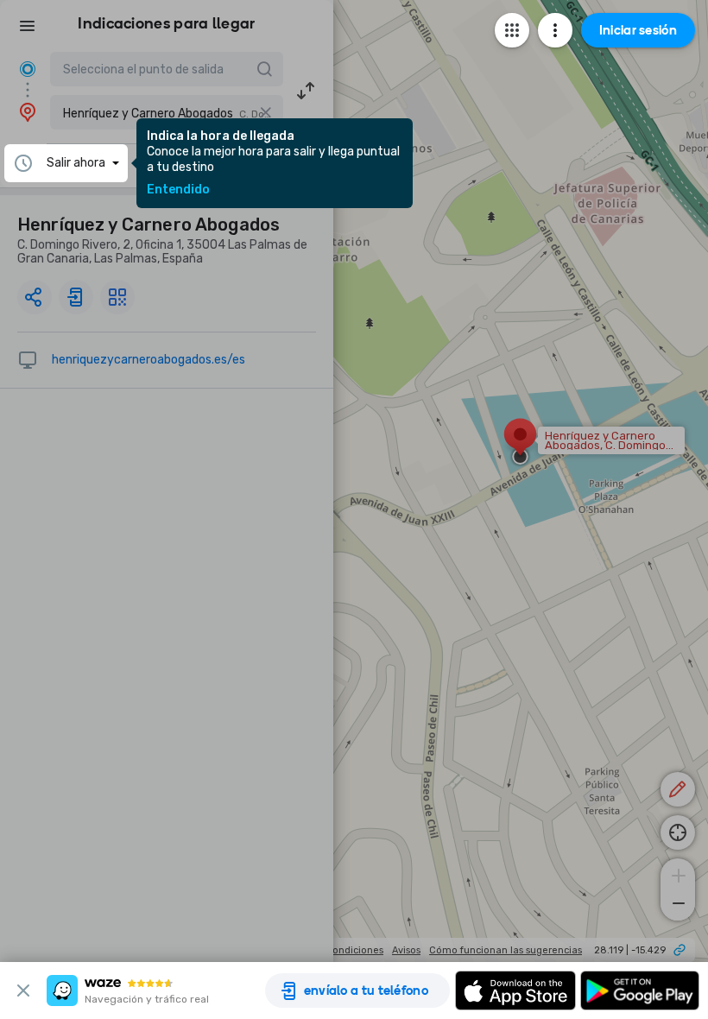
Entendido (178, 190)
